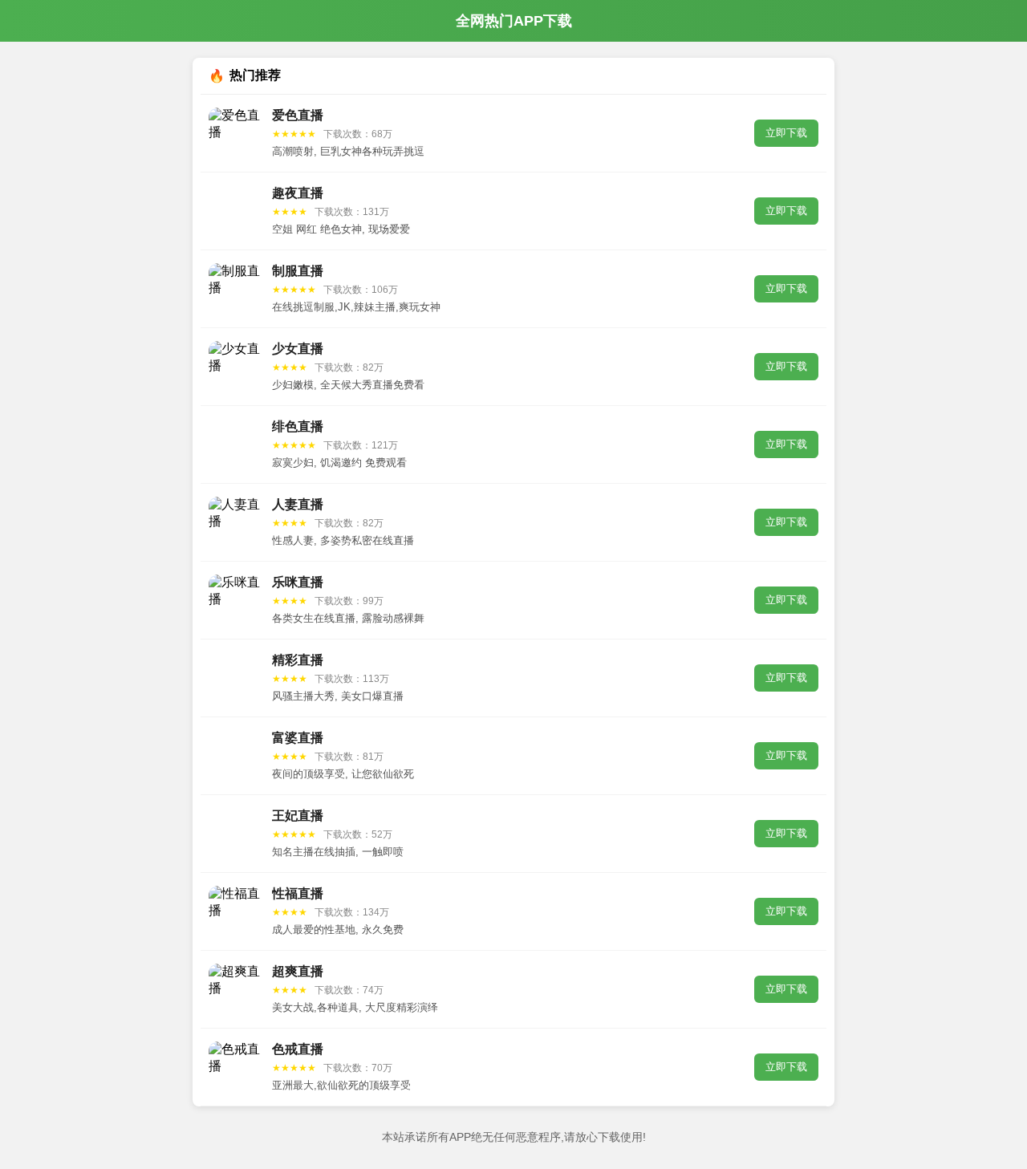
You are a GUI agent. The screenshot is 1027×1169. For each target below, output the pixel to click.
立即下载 (786, 133)
